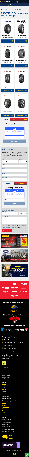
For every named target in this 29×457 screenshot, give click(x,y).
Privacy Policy (5, 227)
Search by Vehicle (6, 375)
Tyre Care (4, 380)
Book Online (5, 407)
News (3, 411)
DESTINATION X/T (21, 110)
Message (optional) (6, 216)
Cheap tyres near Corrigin (8, 431)
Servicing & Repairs (6, 393)
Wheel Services (5, 396)
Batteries (4, 391)
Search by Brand (5, 379)
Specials (4, 403)
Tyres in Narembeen (6, 422)
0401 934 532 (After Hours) (10, 348)
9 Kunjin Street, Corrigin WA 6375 (13, 342)
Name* (4, 164)
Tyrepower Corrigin (15, 5)
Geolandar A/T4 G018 (21, 60)
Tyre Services (5, 395)
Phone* (3, 168)
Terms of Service (14, 227)
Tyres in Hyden (5, 421)
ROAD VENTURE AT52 (21, 35)
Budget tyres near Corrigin (8, 429)
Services (4, 389)
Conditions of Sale (17, 450)
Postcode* (4, 177)
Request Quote (6, 230)
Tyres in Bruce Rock (6, 419)
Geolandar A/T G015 (7, 60)
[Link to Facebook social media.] (14, 454)
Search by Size (5, 377)
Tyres (3, 373)
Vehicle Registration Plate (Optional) (8, 210)
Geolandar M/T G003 (7, 85)
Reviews (4, 412)
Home (3, 10)
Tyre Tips (4, 382)
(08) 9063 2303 (8, 345)
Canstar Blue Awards (6, 428)
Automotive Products (6, 401)
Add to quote (6, 41)
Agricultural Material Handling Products (11, 400)
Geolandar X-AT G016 (21, 85)
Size (3, 159)
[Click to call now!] (17, 1)
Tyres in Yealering (6, 426)
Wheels (4, 384)
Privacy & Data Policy (10, 450)
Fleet (3, 409)
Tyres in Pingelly (5, 424)
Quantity (21, 159)
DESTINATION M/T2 (7, 110)
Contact (4, 405)
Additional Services (6, 398)
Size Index (4, 417)
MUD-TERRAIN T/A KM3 (7, 35)
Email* (3, 173)
